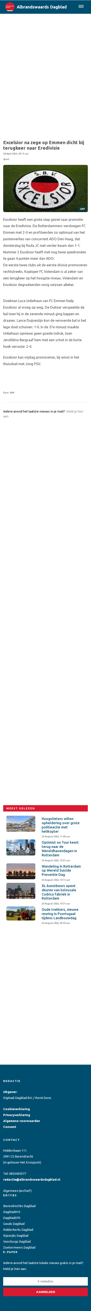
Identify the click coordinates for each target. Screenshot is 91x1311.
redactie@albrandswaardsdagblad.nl (31, 1179)
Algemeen (10, 1190)
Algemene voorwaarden (21, 1121)
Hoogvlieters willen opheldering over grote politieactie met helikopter (61, 825)
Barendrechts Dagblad (19, 1206)
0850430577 (17, 1173)
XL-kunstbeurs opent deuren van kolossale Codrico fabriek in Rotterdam (59, 892)
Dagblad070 (11, 1218)
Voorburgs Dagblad (17, 1241)
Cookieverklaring (16, 1109)
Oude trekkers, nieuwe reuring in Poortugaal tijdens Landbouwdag (60, 914)
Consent (9, 1127)
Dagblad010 (11, 1212)
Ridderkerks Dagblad (18, 1229)
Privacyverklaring (16, 1115)
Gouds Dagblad (14, 1223)
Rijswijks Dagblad (15, 1235)
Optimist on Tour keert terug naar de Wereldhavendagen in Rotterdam (60, 848)
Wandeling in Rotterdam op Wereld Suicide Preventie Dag (61, 870)
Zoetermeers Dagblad (19, 1247)
